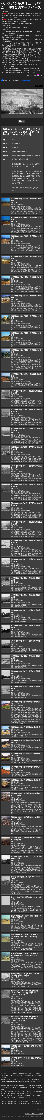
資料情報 (16, 80)
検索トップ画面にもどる (32, 1101)
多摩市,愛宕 (16, 147)
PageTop (40, 1109)
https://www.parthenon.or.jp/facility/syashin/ (15, 1081)
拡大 (22, 121)
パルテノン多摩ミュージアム (34, 1113)
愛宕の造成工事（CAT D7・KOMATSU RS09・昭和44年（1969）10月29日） (25, 936)
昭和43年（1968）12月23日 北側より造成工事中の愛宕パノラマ (26, 857)
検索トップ (6, 80)
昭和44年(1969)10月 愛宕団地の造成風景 (25, 702)
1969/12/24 (16, 143)
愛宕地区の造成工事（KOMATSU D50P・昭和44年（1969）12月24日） (26, 975)
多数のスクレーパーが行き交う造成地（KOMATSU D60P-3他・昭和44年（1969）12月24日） (24, 993)
